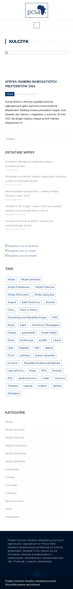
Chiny (11, 310)
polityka (25, 355)
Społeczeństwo (14, 501)
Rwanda (57, 370)
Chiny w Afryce (28, 310)
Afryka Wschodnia (18, 294)
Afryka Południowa (19, 287)
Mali (36, 348)
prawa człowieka (45, 355)
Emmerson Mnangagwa (45, 325)
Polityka (10, 477)
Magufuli (24, 348)
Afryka (10, 94)
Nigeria (49, 348)
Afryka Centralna (30, 279)
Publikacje (11, 493)
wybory (42, 385)
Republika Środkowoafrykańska (42, 363)
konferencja (26, 340)
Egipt (23, 325)
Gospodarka (12, 469)
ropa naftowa (15, 370)
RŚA (10, 378)
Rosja (32, 370)
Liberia (57, 340)
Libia (10, 348)
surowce (60, 378)
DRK (54, 317)
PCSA (11, 355)
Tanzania (13, 385)
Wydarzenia (12, 517)
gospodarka (28, 332)
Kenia (11, 340)
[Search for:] (19, 139)
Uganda (28, 385)
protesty (13, 363)
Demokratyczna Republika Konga (27, 317)
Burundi (50, 302)
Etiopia (12, 332)
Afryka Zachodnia (44, 294)
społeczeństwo (27, 378)
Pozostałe (11, 485)
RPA (43, 370)
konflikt (43, 340)
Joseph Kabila (49, 332)
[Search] (64, 139)
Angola (12, 302)
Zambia (57, 385)
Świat (8, 509)
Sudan (45, 378)
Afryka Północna (44, 287)
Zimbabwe (14, 393)
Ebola (11, 325)
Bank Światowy (31, 302)
